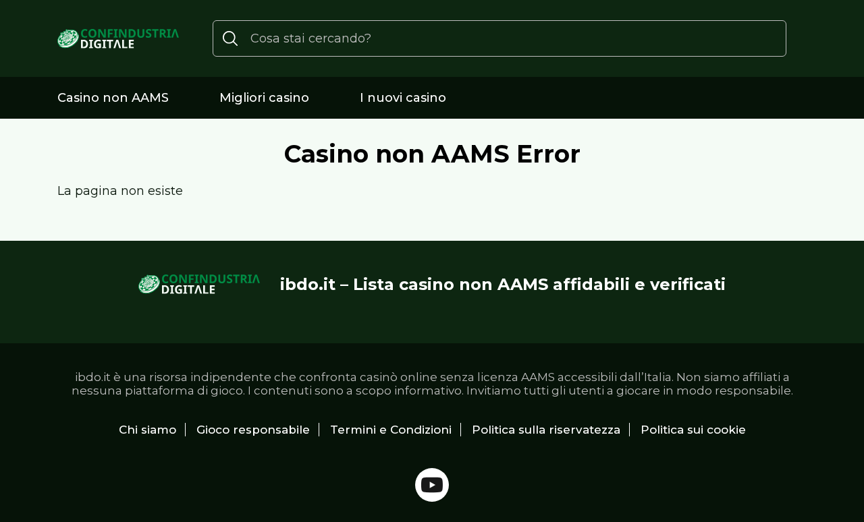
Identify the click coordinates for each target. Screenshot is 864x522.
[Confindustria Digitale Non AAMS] (118, 39)
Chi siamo (147, 429)
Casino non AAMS (113, 97)
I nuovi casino (403, 97)
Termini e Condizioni (391, 429)
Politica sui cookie (693, 429)
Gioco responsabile (253, 429)
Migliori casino (264, 97)
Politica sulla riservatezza (546, 429)
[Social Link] (432, 485)
